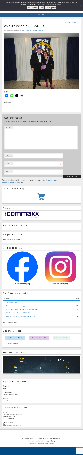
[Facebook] (75, 433)
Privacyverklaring (50, 441)
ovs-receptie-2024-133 (36, 30)
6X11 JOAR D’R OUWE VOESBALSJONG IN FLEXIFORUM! (22, 309)
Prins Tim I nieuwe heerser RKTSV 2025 (18, 313)
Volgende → (75, 22)
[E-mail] (79, 433)
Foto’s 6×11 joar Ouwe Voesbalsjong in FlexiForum (21, 316)
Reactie (8, 127)
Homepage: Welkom (12, 302)
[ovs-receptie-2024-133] (41, 88)
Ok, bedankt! (32, 8)
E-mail (7, 163)
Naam (7, 155)
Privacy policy (50, 8)
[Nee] (80, 6)
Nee (41, 8)
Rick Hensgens (50, 444)
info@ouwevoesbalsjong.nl (13, 425)
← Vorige (67, 22)
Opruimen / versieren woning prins (16, 306)
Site (7, 171)
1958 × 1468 (25, 30)
